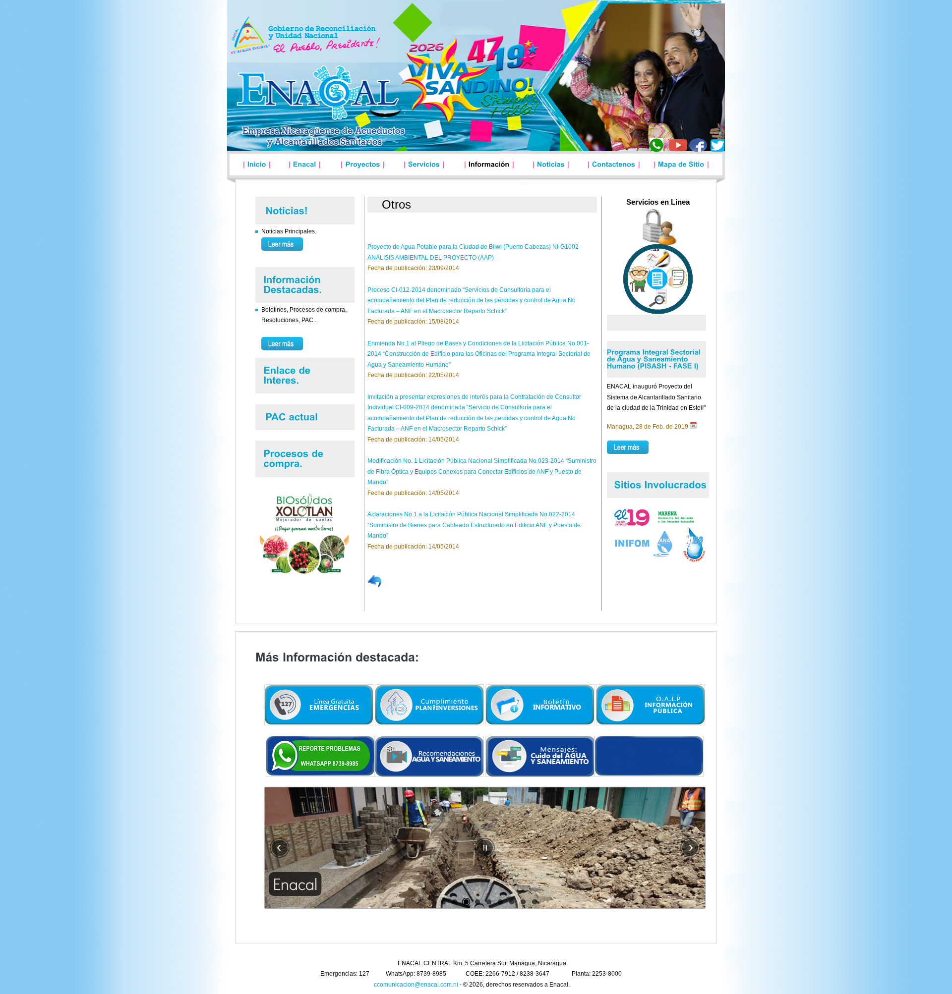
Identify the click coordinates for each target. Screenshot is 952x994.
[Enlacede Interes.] (284, 374)
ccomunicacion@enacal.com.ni (416, 984)
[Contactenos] (614, 164)
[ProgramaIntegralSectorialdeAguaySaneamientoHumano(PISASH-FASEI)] (655, 357)
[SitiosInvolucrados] (660, 483)
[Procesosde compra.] (291, 457)
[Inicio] (256, 164)
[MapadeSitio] (681, 164)
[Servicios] (424, 164)
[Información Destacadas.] (289, 283)
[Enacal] (304, 164)
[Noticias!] (287, 210)
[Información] (489, 164)
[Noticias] (551, 164)
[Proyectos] (363, 164)
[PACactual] (293, 415)
